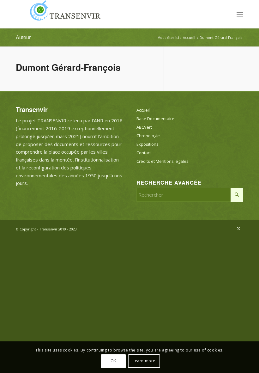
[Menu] (240, 14)
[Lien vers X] (238, 228)
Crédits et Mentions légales (162, 161)
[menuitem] (240, 14)
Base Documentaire (155, 118)
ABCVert (144, 127)
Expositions (147, 144)
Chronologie (148, 135)
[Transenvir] (63, 14)
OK (113, 361)
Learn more (144, 361)
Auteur (23, 37)
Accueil (143, 110)
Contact (143, 153)
